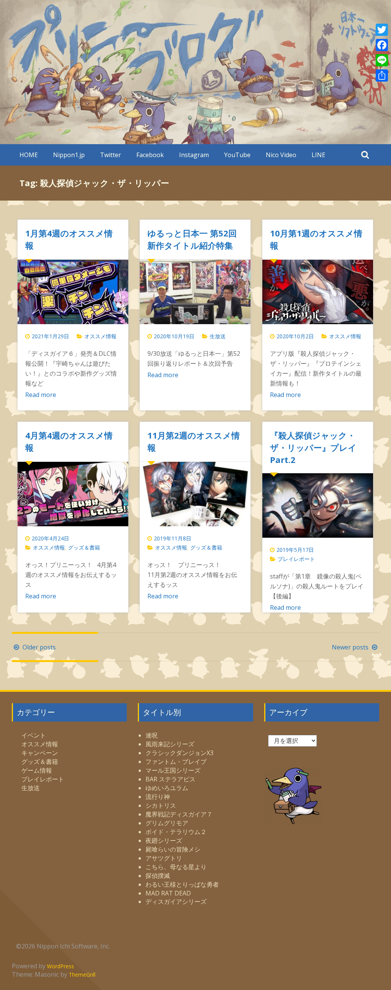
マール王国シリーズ (172, 770)
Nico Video (281, 155)
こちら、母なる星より (176, 867)
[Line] (381, 60)
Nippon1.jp (69, 155)
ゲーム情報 (36, 770)
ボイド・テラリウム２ (176, 832)
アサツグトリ (163, 858)
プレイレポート (296, 558)
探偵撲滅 (157, 875)
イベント (33, 735)
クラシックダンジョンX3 (179, 753)
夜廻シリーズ (163, 840)
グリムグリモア (166, 823)
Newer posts (351, 647)
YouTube (237, 155)
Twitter (110, 155)
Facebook (150, 155)
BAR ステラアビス (170, 779)
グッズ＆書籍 (84, 547)
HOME (28, 155)
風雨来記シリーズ (169, 744)
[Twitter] (381, 29)
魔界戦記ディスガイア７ (179, 814)
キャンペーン (39, 753)
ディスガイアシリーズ (176, 901)
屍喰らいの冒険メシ (172, 849)
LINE (318, 155)
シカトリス (160, 805)
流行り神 (157, 796)
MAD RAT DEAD (168, 893)
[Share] (381, 75)
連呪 (151, 735)
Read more (40, 395)
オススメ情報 (100, 336)
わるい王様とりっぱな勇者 (182, 884)
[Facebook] (381, 45)
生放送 (218, 336)
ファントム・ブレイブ (176, 761)
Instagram (194, 155)
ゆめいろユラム (166, 788)
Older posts (38, 647)
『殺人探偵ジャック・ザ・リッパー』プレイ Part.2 (317, 447)
